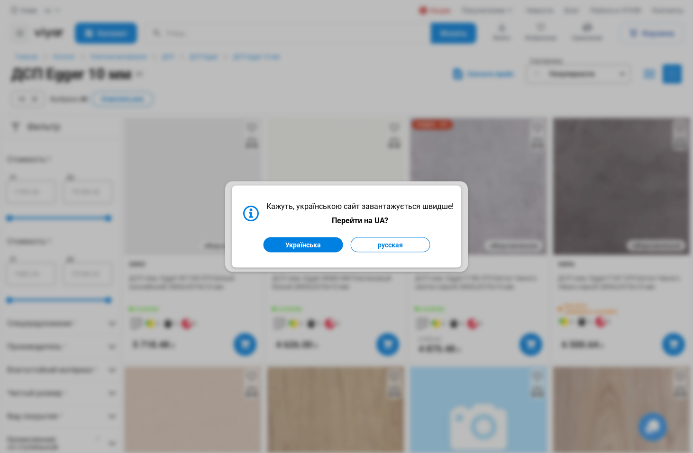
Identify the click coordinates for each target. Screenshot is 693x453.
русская (390, 245)
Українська (303, 245)
